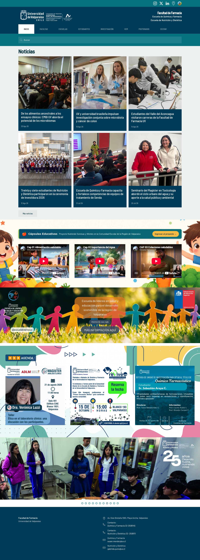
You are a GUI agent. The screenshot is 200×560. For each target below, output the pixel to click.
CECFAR (163, 29)
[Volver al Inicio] (45, 15)
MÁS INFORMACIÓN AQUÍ (100, 330)
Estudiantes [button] (84, 29)
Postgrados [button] (144, 29)
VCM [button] (126, 29)
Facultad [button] (44, 29)
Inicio (26, 29)
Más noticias (28, 213)
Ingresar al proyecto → (165, 234)
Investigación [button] (107, 29)
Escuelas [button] (63, 29)
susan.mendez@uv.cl (116, 541)
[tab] (82, 503)
